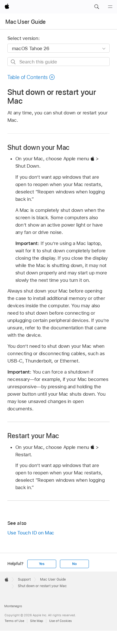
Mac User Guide (25, 21)
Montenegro (13, 606)
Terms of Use (14, 621)
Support (24, 579)
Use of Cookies (60, 621)
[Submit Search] (13, 62)
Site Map (36, 621)
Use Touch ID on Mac (30, 533)
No (74, 564)
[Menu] (110, 7)
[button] (96, 7)
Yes (42, 564)
